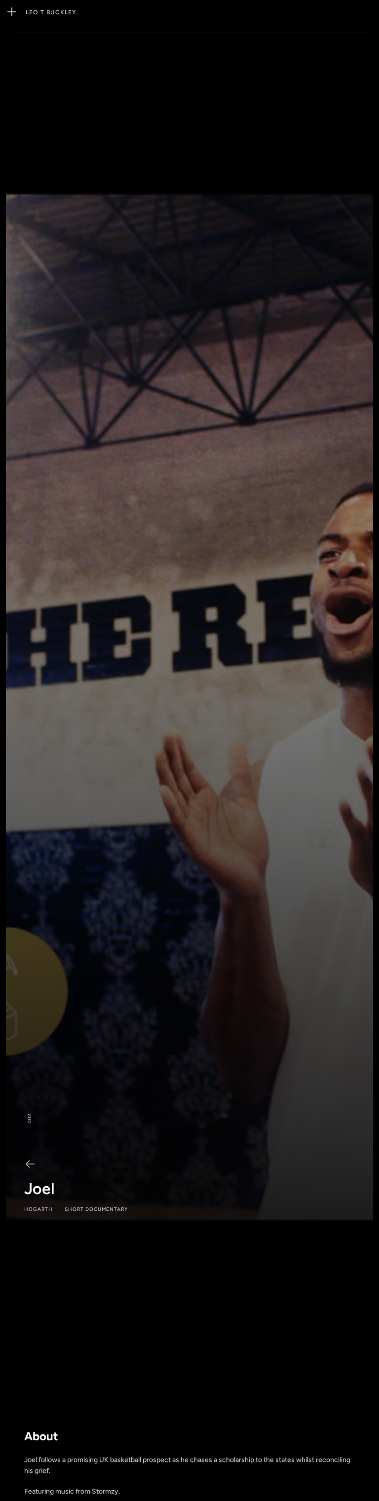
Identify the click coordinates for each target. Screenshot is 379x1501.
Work (87, 12)
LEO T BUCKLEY (51, 12)
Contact (135, 12)
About (108, 12)
